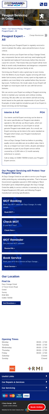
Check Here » (9, 230)
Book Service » (10, 266)
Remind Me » (9, 248)
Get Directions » (9, 303)
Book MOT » (9, 212)
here (25, 106)
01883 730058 (7, 298)
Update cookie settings (10, 406)
